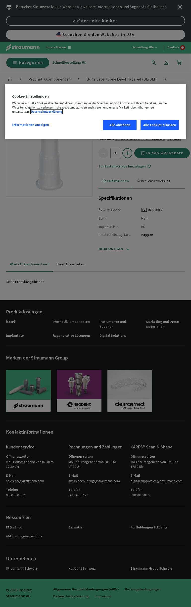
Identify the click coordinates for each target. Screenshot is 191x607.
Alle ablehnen (119, 125)
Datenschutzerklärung (46, 111)
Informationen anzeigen (30, 125)
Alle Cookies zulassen (159, 125)
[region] (95, 111)
